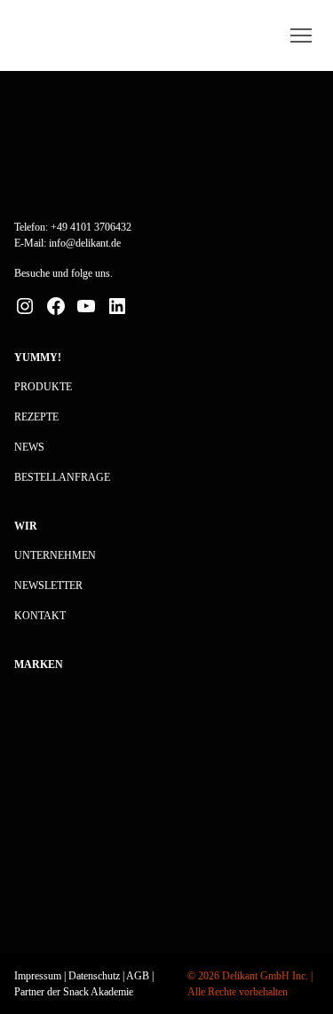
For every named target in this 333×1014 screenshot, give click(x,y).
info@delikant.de (85, 243)
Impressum (37, 976)
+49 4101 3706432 (91, 227)
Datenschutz (94, 976)
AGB (137, 976)
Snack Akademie (98, 992)
